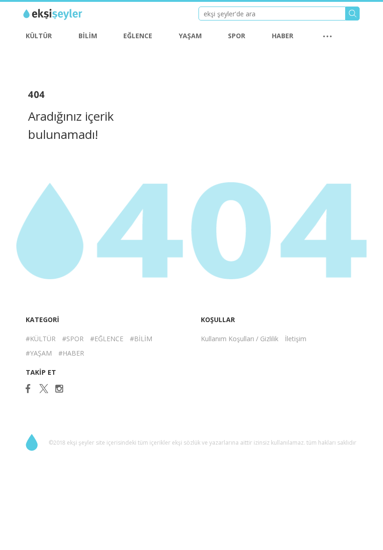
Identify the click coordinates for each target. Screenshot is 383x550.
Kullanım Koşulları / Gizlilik (239, 338)
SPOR (236, 35)
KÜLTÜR (39, 35)
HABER (282, 35)
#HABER (71, 353)
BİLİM (87, 35)
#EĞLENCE (106, 338)
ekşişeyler (65, 14)
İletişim (295, 338)
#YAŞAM (39, 353)
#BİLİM (141, 338)
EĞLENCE (137, 35)
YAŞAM (190, 35)
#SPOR (73, 338)
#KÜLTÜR (41, 338)
